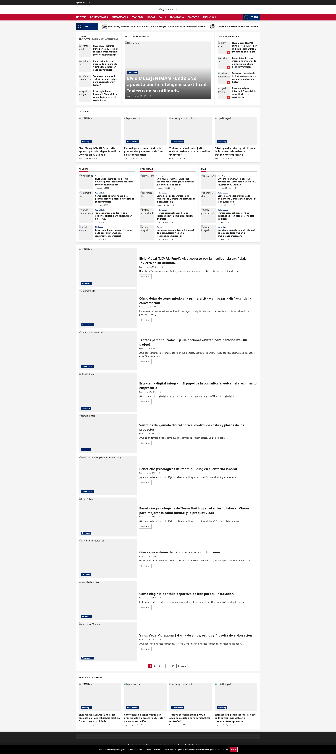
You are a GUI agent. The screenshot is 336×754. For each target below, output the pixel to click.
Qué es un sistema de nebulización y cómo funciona (108, 558)
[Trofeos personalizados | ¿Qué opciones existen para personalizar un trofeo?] (190, 131)
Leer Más (146, 277)
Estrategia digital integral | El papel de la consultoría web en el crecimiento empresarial (85, 96)
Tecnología (177, 17)
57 (173, 666)
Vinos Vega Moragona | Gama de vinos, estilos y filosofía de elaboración (108, 641)
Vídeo (254, 17)
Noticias (81, 17)
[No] (332, 749)
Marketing (222, 142)
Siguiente (182, 666)
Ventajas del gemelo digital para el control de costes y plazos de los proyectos (108, 433)
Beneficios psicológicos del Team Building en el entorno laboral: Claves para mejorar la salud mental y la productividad (108, 517)
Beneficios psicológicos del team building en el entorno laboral (108, 475)
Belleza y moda (99, 17)
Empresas (86, 450)
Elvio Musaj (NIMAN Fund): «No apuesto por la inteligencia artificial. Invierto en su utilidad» (156, 26)
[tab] (85, 38)
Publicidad (209, 17)
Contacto (193, 17)
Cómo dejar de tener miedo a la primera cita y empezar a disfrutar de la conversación (261, 26)
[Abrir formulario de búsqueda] (240, 17)
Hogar (151, 17)
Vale (233, 749)
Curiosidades (120, 17)
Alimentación (87, 658)
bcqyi (129, 96)
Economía (137, 17)
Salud (162, 17)
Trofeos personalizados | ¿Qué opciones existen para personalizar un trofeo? (85, 81)
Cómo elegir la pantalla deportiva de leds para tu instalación (108, 600)
